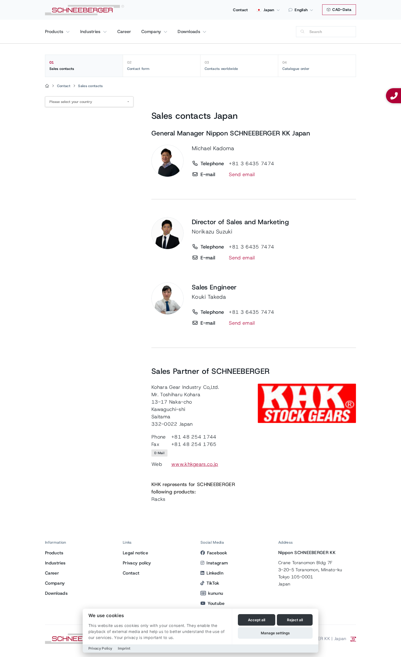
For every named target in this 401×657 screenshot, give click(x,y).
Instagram (217, 563)
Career (124, 31)
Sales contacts (61, 65)
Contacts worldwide (221, 65)
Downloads (190, 31)
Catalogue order (296, 65)
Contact (240, 9)
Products (55, 31)
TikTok (213, 583)
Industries (91, 31)
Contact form (138, 65)
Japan (268, 9)
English (301, 9)
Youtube (216, 603)
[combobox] (89, 101)
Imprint (124, 648)
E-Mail (159, 453)
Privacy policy (137, 563)
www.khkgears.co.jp (194, 464)
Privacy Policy (100, 648)
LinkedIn (215, 573)
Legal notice (135, 553)
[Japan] (47, 86)
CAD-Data (341, 9)
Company (152, 31)
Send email (242, 174)
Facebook (217, 553)
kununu (215, 593)
